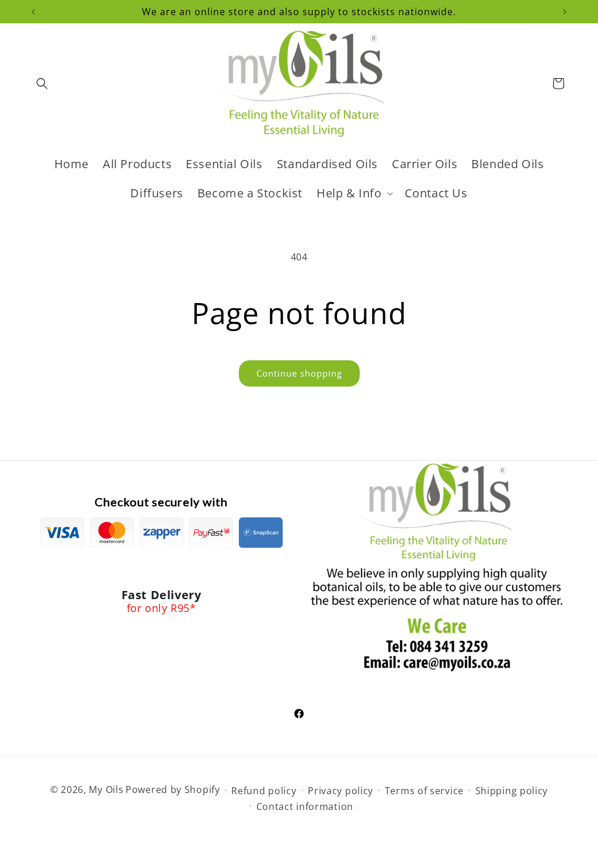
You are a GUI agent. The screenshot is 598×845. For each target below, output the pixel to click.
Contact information (304, 806)
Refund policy (263, 790)
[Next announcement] (565, 12)
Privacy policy (340, 790)
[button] (42, 83)
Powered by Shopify (173, 789)
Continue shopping (299, 373)
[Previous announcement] (33, 12)
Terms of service (424, 790)
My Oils (106, 789)
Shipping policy (511, 790)
